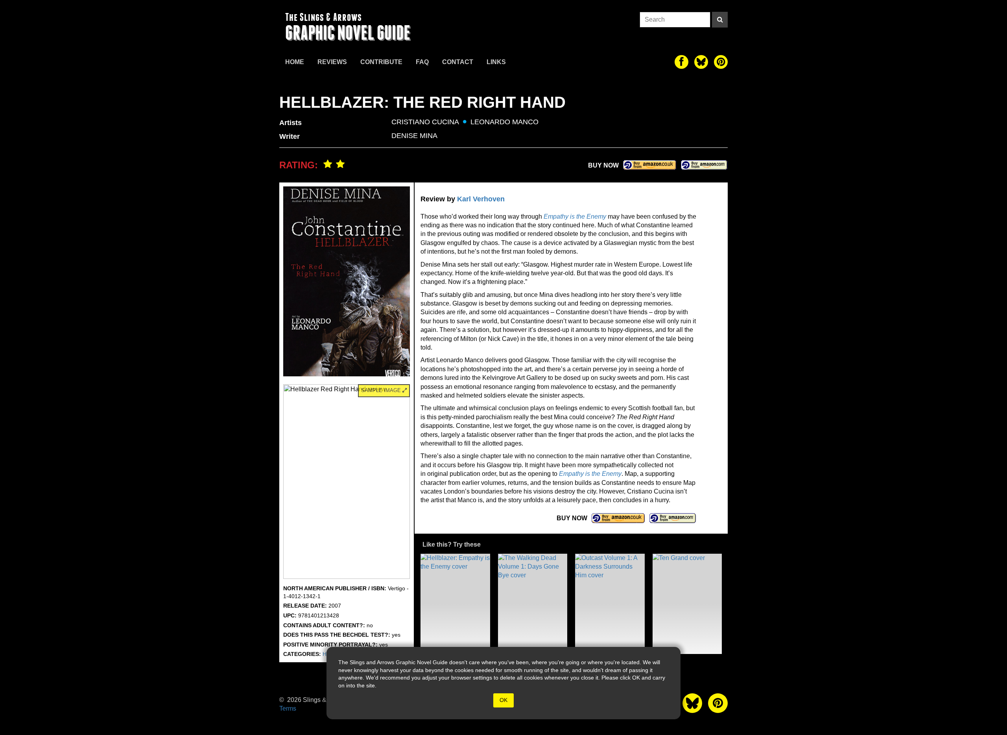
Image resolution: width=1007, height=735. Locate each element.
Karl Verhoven (481, 199)
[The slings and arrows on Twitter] (701, 62)
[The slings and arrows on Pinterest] (721, 62)
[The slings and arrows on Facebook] (681, 62)
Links (496, 62)
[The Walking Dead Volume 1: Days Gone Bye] (533, 604)
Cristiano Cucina (425, 122)
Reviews (332, 62)
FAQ (422, 62)
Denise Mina (414, 136)
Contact (457, 62)
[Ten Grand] (687, 604)
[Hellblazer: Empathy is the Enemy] (455, 604)
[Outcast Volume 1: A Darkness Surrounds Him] (610, 604)
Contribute (381, 62)
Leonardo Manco (504, 122)
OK (503, 700)
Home (294, 62)
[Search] (720, 20)
